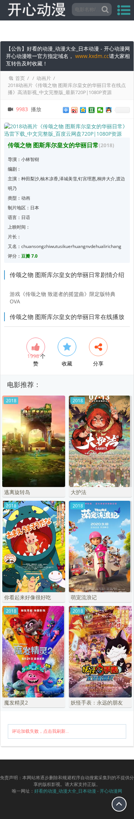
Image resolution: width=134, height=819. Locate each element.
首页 (20, 78)
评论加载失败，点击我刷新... (40, 731)
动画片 (43, 78)
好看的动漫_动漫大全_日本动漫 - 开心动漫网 (78, 791)
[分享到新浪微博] (74, 110)
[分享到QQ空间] (83, 110)
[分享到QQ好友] (109, 110)
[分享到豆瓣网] (92, 110)
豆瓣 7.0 (29, 256)
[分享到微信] (100, 110)
